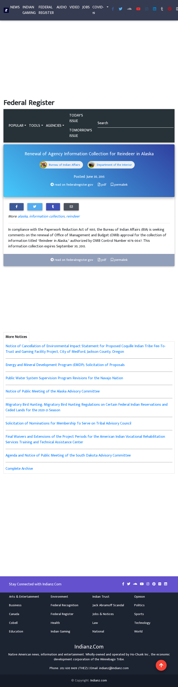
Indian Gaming (29, 10)
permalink (120, 185)
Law (95, 623)
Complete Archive (19, 469)
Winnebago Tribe (112, 659)
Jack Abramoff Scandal (108, 605)
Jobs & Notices (103, 614)
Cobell (13, 623)
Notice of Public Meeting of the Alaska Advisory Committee (53, 391)
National (98, 631)
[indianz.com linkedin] (154, 9)
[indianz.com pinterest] (169, 9)
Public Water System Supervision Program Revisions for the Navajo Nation (64, 378)
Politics (139, 605)
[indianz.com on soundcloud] (135, 584)
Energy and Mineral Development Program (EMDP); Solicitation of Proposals (65, 365)
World (138, 631)
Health (55, 623)
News (15, 7)
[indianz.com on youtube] (138, 9)
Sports (139, 614)
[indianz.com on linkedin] (165, 584)
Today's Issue (76, 118)
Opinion (139, 597)
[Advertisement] (88, 64)
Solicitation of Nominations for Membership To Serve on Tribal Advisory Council (68, 423)
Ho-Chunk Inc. (139, 654)
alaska (23, 216)
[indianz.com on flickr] (160, 584)
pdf (103, 185)
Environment (59, 597)
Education (16, 631)
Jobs (86, 7)
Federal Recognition (64, 605)
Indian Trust (100, 597)
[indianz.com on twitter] (129, 584)
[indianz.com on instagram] (148, 584)
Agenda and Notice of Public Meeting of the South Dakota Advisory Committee (68, 455)
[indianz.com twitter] (120, 9)
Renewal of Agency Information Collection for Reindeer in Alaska (89, 154)
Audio (62, 7)
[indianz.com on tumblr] (162, 9)
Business (15, 605)
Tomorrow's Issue (80, 133)
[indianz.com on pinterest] (154, 584)
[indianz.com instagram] (146, 9)
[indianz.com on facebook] (123, 584)
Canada (14, 614)
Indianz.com (98, 680)
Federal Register (46, 10)
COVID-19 (98, 10)
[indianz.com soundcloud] (129, 9)
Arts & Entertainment (24, 597)
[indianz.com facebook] (113, 9)
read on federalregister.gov (73, 185)
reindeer (73, 216)
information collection (47, 216)
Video (74, 7)
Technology (142, 623)
